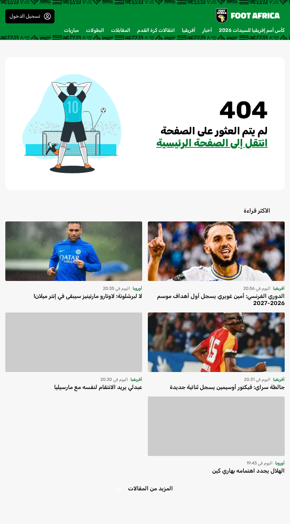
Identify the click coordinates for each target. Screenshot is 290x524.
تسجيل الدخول (25, 16)
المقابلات (120, 30)
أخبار (207, 30)
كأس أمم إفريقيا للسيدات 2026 (252, 30)
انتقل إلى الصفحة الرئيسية (212, 143)
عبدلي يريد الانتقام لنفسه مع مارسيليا (98, 387)
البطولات (95, 30)
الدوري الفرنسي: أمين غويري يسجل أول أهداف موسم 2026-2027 (221, 299)
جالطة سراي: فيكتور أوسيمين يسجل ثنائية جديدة (227, 387)
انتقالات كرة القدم (156, 30)
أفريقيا (188, 30)
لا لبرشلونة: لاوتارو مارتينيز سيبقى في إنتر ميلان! (88, 296)
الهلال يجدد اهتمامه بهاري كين (248, 470)
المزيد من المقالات (150, 488)
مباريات (71, 30)
